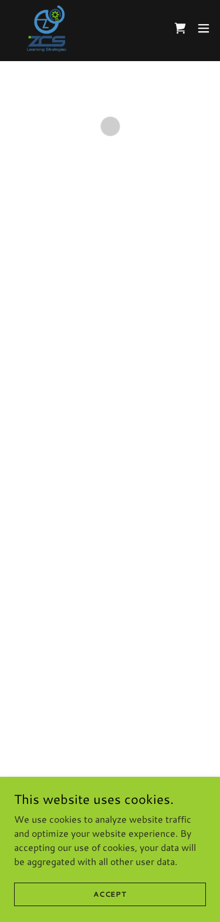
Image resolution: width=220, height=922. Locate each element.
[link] (47, 28)
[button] (180, 28)
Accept (110, 894)
